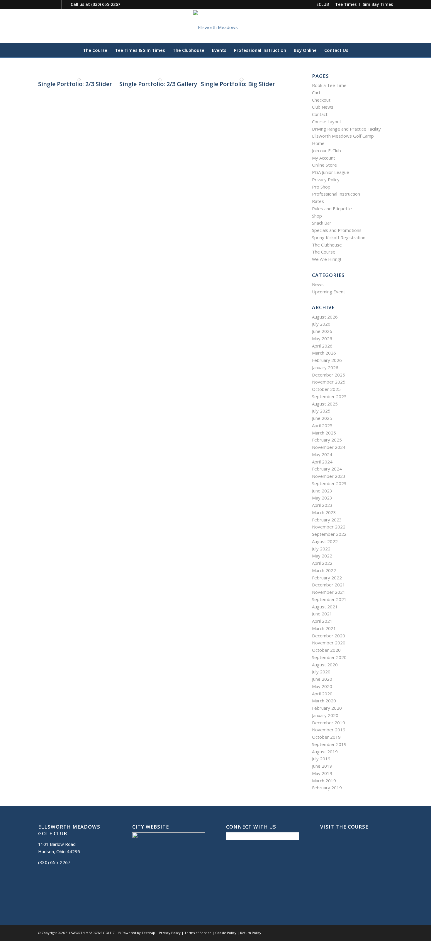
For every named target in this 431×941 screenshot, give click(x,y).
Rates (318, 201)
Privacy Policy (326, 179)
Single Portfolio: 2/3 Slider (75, 84)
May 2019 (322, 773)
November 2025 (328, 382)
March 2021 (324, 628)
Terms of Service (197, 932)
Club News (322, 107)
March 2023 (324, 512)
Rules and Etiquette (332, 208)
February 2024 (327, 469)
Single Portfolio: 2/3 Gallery (158, 84)
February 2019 (327, 788)
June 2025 (322, 418)
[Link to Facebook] (39, 4)
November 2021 (328, 592)
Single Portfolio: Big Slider (238, 84)
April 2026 (322, 346)
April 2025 (322, 425)
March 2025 (324, 433)
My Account (323, 158)
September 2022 (329, 534)
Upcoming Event (328, 292)
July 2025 (321, 411)
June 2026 (322, 331)
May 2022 (322, 556)
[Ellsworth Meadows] (215, 26)
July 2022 (321, 549)
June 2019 (322, 766)
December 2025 (328, 375)
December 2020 (328, 636)
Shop (317, 216)
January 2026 (325, 367)
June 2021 (322, 614)
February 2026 (327, 360)
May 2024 (322, 454)
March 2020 (324, 701)
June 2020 (322, 679)
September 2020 (329, 657)
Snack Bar (321, 223)
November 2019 (328, 730)
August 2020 (325, 665)
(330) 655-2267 (105, 4)
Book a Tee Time (329, 85)
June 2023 (322, 491)
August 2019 (325, 751)
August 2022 (325, 541)
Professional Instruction (336, 194)
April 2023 (322, 505)
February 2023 (327, 520)
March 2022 (324, 570)
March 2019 (324, 780)
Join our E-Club (326, 150)
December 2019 (328, 723)
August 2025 (325, 404)
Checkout (321, 100)
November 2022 (328, 527)
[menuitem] (322, 4)
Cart (316, 92)
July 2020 (321, 672)
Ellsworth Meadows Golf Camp (343, 136)
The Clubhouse (327, 245)
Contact (320, 114)
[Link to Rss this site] (66, 4)
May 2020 (322, 686)
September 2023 (329, 483)
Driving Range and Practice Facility (346, 129)
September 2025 (329, 396)
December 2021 (328, 585)
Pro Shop (321, 187)
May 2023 (322, 498)
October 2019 (326, 737)
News (318, 284)
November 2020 (328, 643)
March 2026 (324, 353)
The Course (323, 252)
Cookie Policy (225, 932)
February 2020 (327, 708)
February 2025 (327, 440)
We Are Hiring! (326, 259)
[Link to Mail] (57, 4)
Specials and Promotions (337, 230)
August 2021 (325, 607)
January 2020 (325, 715)
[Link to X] (48, 4)
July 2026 (321, 324)
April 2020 (322, 694)
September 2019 (329, 744)
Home (318, 143)
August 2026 (325, 317)
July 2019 (321, 759)
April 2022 (322, 563)
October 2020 (326, 650)
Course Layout (326, 121)
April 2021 (322, 621)
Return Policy (250, 932)
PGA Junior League (330, 172)
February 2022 (327, 578)
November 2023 (328, 476)
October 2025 (326, 389)
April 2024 (322, 462)
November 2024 (328, 447)
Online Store (324, 165)
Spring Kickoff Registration (338, 237)
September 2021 (329, 599)
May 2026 (322, 338)
